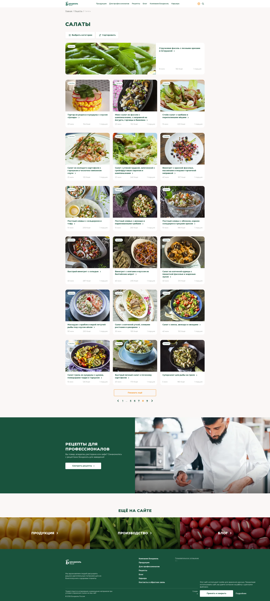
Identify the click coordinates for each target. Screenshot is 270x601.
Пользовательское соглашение (187, 558)
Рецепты (136, 4)
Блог (145, 4)
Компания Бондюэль (159, 4)
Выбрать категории (82, 35)
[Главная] (71, 4)
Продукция (101, 4)
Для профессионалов (119, 4)
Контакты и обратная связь (152, 582)
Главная (68, 11)
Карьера (175, 4)
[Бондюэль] (73, 562)
